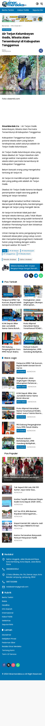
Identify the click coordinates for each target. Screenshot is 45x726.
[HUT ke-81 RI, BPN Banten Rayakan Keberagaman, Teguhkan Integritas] (7, 514)
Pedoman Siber (8, 642)
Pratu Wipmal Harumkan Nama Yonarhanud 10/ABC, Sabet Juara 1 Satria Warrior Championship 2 (33, 326)
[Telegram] (36, 276)
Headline (6, 605)
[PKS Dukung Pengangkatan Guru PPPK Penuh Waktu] (12, 338)
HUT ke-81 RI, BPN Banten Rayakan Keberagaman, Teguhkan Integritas (25, 512)
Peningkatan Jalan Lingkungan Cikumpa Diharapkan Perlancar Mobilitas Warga (33, 302)
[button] (37, 3)
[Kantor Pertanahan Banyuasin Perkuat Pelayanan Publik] (7, 538)
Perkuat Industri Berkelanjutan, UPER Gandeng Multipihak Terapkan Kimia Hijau (33, 349)
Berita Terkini (29, 295)
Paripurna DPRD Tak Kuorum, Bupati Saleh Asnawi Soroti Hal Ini (11, 302)
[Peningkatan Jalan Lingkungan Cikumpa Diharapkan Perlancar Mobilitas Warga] (33, 291)
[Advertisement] (22, 702)
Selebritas (6, 620)
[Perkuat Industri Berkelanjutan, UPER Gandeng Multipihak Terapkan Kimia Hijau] (33, 338)
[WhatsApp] (41, 276)
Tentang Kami (8, 650)
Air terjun (15, 251)
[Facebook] (26, 276)
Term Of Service (9, 654)
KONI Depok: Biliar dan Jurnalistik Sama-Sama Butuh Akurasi (10, 326)
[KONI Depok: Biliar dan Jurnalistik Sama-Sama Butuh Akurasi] (12, 315)
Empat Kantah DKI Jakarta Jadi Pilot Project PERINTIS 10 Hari (28, 524)
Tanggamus (10, 254)
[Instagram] (13, 665)
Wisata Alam (25, 254)
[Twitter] (31, 276)
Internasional (7, 613)
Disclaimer (6, 635)
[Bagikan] (41, 51)
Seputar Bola (7, 624)
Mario (4, 50)
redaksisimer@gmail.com (17, 586)
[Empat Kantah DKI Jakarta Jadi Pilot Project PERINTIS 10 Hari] (7, 526)
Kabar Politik (7, 616)
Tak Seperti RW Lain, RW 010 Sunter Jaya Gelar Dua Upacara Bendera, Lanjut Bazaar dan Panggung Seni (26, 488)
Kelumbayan (29, 251)
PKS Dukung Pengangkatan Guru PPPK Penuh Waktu (11, 349)
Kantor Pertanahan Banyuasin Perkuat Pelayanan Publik (27, 536)
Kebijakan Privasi (9, 638)
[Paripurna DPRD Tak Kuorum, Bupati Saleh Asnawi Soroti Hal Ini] (12, 291)
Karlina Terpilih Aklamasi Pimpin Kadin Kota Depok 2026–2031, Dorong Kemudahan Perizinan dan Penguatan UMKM (28, 500)
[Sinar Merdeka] (14, 3)
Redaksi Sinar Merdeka (11, 646)
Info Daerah (7, 30)
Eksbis (4, 601)
